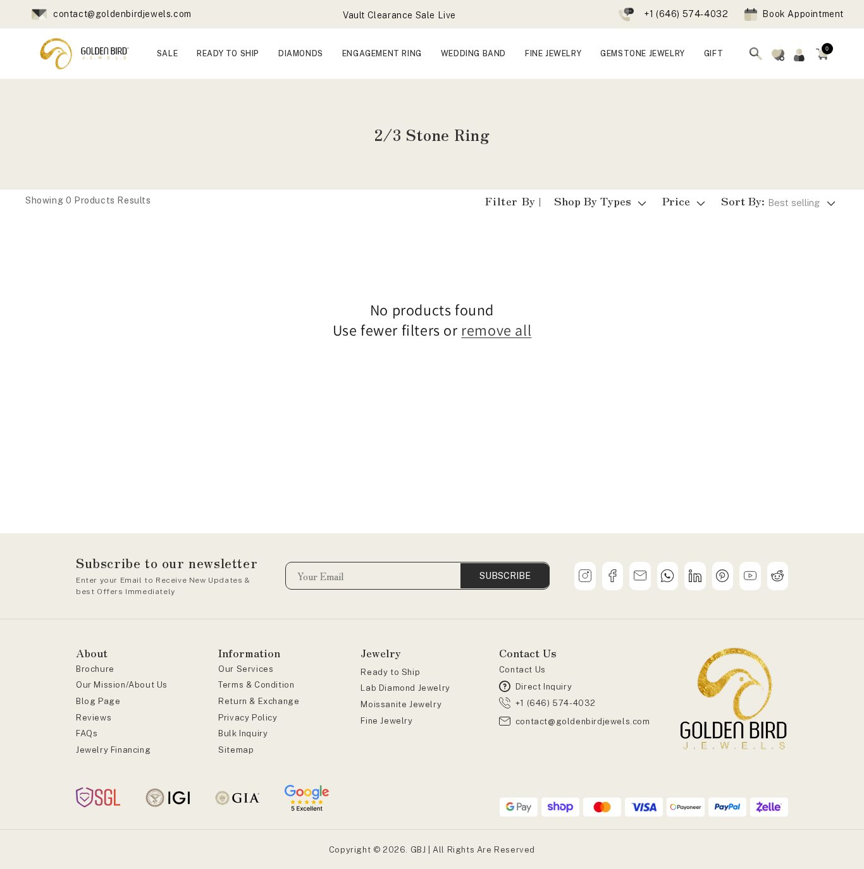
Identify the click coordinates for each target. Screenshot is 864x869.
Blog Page (98, 701)
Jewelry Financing (113, 750)
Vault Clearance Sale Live (399, 15)
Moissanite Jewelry (401, 704)
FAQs (86, 733)
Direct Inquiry (543, 686)
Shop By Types (592, 201)
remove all (496, 330)
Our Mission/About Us (122, 685)
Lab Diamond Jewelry (405, 688)
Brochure (95, 669)
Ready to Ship (390, 672)
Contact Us (522, 669)
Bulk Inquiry (243, 733)
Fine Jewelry (386, 721)
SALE (167, 53)
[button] (822, 53)
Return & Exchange (258, 701)
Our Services (245, 669)
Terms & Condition (256, 685)
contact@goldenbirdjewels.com (122, 14)
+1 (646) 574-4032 (686, 14)
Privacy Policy (247, 717)
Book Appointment (803, 14)
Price (676, 201)
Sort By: (770, 201)
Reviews (93, 717)
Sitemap (236, 750)
